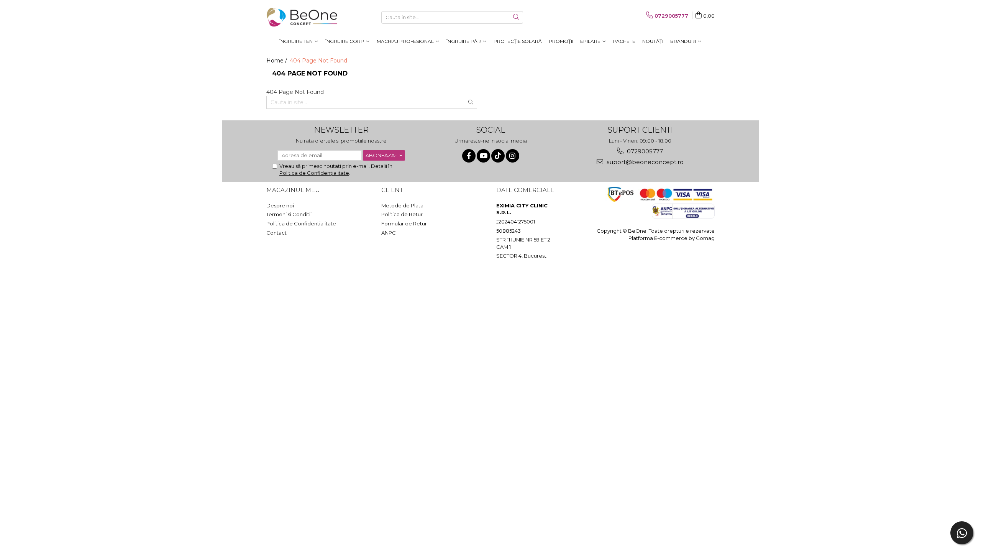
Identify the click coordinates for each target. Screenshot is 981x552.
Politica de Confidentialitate (301, 223)
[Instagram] (512, 156)
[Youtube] (483, 156)
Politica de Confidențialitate (314, 173)
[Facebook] (469, 156)
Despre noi (280, 205)
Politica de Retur (402, 214)
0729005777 (644, 151)
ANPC (388, 233)
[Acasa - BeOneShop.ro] (304, 17)
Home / (277, 60)
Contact (276, 233)
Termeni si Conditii (289, 214)
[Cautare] (516, 17)
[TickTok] (498, 156)
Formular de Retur (404, 223)
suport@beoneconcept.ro (644, 162)
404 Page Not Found (318, 60)
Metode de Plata (402, 205)
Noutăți (652, 41)
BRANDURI (683, 41)
